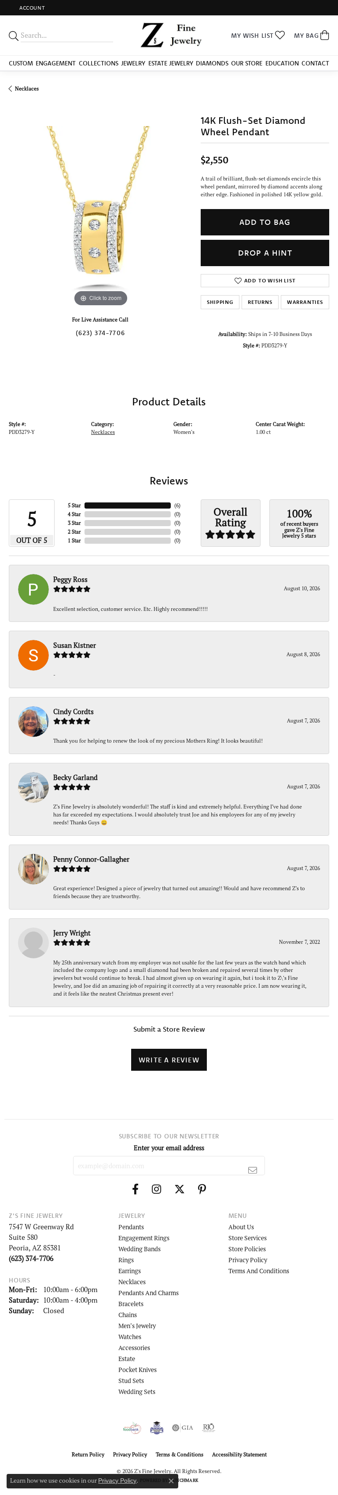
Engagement (56, 63)
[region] (100, 217)
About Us (241, 1227)
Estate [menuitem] (126, 1358)
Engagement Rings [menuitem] (143, 1238)
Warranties (305, 302)
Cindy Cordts (73, 711)
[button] (31, 7)
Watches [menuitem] (129, 1336)
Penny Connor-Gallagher (91, 859)
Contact (315, 63)
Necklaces (27, 88)
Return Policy (88, 1454)
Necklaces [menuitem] (132, 1282)
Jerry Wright (72, 932)
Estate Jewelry (170, 63)
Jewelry (133, 63)
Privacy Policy (247, 1260)
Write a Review (169, 1059)
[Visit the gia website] (182, 1427)
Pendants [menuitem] (131, 1227)
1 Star (74, 540)
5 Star (74, 505)
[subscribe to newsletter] (253, 1170)
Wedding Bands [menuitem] (139, 1249)
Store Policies (247, 1249)
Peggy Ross (70, 579)
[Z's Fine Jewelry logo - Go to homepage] (169, 35)
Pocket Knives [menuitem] (137, 1369)
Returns (260, 302)
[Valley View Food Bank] (132, 1427)
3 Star (74, 523)
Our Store (246, 63)
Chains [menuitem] (127, 1315)
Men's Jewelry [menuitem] (137, 1326)
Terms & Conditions (179, 1454)
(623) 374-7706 (100, 333)
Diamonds (212, 63)
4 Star (74, 514)
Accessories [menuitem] (134, 1347)
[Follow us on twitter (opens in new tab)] (179, 1189)
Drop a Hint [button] (265, 253)
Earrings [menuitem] (129, 1271)
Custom (21, 63)
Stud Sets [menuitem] (131, 1380)
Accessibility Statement (239, 1454)
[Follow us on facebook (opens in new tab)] (135, 1189)
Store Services (247, 1238)
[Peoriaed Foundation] (156, 1427)
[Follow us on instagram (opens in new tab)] (156, 1189)
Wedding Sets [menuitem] (136, 1391)
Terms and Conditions (258, 1271)
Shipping (220, 302)
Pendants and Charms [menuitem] (148, 1293)
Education (282, 63)
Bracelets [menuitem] (130, 1304)
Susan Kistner (74, 645)
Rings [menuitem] (126, 1260)
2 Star (74, 531)
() (177, 505)
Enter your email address (169, 1148)
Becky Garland (75, 777)
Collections (98, 63)
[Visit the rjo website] (208, 1427)
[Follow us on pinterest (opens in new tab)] (202, 1189)
